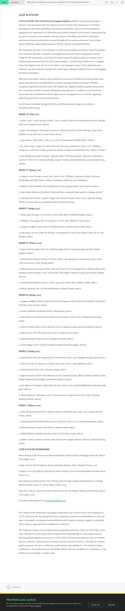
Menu (4, 2)
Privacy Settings (35, 606)
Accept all (95, 605)
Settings (112, 605)
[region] (62, 284)
